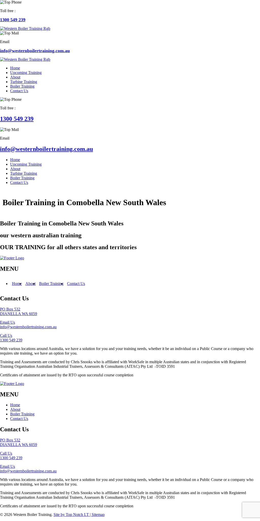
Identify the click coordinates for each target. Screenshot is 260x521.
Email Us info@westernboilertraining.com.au (28, 324)
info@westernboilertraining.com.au (35, 50)
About (30, 283)
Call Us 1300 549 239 (11, 337)
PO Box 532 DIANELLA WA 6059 (18, 311)
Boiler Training (51, 283)
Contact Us (76, 283)
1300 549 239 (12, 19)
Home (17, 283)
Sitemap (98, 514)
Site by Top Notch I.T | (73, 514)
